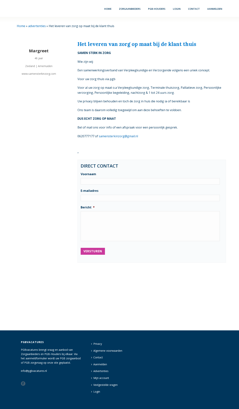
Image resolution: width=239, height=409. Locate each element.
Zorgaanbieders (130, 8)
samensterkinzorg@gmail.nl (118, 136)
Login (96, 391)
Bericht (88, 207)
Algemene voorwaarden (107, 350)
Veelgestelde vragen (105, 385)
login (177, 8)
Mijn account (101, 378)
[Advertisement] (151, 295)
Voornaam (88, 174)
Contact (194, 8)
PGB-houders (156, 8)
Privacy (97, 344)
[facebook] (23, 383)
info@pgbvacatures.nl (34, 371)
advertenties (37, 26)
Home (107, 8)
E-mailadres (89, 191)
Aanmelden (214, 8)
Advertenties (100, 371)
